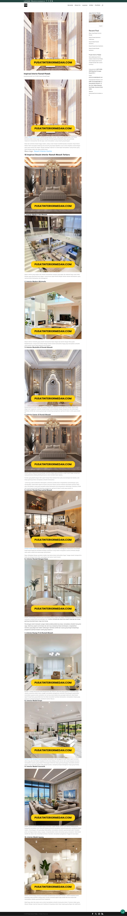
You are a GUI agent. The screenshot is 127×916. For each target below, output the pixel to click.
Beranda (70, 5)
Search (100, 26)
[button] (123, 912)
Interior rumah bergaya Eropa (33, 759)
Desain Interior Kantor (43, 151)
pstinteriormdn (28, 76)
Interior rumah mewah (31, 548)
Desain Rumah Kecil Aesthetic (96, 46)
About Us (77, 5)
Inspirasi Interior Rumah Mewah (37, 73)
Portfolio (97, 5)
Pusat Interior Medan (33, 914)
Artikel (91, 5)
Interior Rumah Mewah (44, 76)
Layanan (84, 5)
